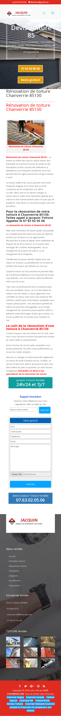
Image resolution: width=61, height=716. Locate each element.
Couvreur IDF (26, 700)
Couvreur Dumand (34, 703)
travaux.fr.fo (13, 608)
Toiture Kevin (42, 700)
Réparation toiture (18, 566)
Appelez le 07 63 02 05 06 (26, 221)
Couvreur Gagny (15, 697)
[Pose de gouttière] (13, 652)
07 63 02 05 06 (30, 68)
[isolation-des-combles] (48, 641)
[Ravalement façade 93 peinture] (13, 641)
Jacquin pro (40, 707)
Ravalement (14, 580)
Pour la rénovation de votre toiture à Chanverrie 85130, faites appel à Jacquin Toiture (29, 214)
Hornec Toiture (15, 703)
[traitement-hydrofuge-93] (48, 652)
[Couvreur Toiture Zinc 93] (30, 641)
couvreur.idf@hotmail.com (19, 614)
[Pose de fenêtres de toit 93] (30, 652)
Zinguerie (13, 575)
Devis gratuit (30, 80)
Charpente (14, 570)
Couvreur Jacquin (35, 697)
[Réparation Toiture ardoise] (30, 663)
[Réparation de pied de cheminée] (13, 663)
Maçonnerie (14, 585)
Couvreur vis (27, 707)
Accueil (12, 556)
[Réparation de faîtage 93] (48, 663)
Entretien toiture (17, 561)
